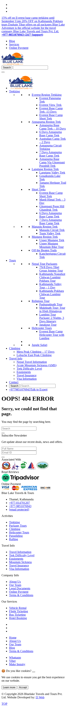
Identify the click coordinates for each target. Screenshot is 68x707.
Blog (12, 41)
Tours (12, 260)
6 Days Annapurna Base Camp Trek (50, 133)
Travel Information (20, 552)
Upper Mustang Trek (51, 240)
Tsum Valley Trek (49, 233)
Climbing (14, 348)
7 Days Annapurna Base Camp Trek (50, 154)
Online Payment (18, 47)
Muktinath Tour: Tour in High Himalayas (52, 309)
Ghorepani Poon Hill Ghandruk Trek (51, 208)
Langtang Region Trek (45, 169)
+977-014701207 (19, 502)
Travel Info (15, 358)
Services (14, 44)
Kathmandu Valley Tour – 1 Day (50, 285)
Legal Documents (19, 588)
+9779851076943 (28, 389)
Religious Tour (40, 301)
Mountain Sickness (20, 562)
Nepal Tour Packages (44, 263)
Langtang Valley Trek (52, 172)
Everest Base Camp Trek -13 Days (51, 110)
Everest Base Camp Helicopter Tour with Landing (51, 335)
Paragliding (16, 535)
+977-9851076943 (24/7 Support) (22, 34)
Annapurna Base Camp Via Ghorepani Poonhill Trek (52, 162)
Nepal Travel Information (32, 361)
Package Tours (18, 525)
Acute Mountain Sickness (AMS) (36, 365)
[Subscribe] (3, 457)
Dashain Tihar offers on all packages (30, 24)
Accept (23, 687)
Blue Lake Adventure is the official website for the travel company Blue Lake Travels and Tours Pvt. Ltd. (33, 28)
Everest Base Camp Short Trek (51, 116)
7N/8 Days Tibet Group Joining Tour (51, 269)
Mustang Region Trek (45, 236)
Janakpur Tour (47, 324)
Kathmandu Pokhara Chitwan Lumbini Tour (51, 294)
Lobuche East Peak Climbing (34, 355)
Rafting (13, 539)
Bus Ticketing (17, 614)
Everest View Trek (50, 105)
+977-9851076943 (20, 506)
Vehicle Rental (17, 608)
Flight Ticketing (18, 611)
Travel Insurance (26, 375)
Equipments (24, 372)
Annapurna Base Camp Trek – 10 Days (52, 127)
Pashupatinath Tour (50, 304)
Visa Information (27, 378)
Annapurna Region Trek (46, 121)
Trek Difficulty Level (29, 368)
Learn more (9, 687)
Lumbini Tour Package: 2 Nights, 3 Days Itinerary (51, 318)
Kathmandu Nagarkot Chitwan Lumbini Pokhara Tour (52, 277)
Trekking (14, 91)
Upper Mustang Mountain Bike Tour (51, 245)
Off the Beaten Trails (44, 250)
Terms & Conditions (21, 595)
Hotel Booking (18, 618)
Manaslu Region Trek (45, 226)
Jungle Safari (39, 345)
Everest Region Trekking (47, 94)
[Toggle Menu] (3, 72)
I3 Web (40, 697)
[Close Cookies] (33, 671)
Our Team (15, 585)
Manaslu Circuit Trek (52, 230)
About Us (15, 581)
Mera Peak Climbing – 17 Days (35, 351)
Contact (13, 382)
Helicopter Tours (42, 328)
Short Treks (39, 189)
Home (12, 637)
